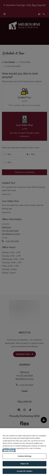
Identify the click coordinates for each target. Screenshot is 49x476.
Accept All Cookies (24, 471)
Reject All (24, 464)
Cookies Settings (24, 456)
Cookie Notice (9, 451)
